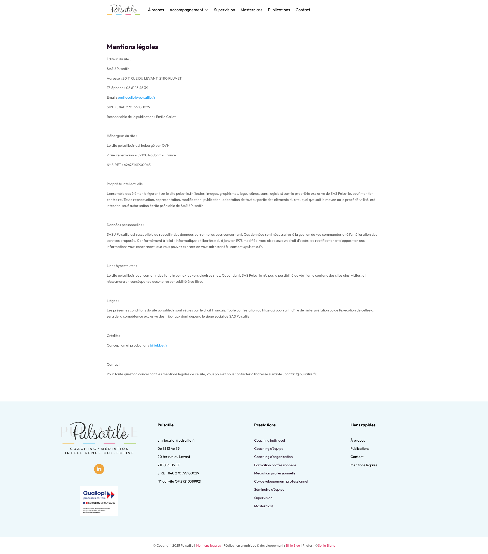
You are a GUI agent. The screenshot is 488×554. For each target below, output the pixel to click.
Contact (303, 9)
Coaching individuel (269, 440)
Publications (279, 9)
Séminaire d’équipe (269, 489)
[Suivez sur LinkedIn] (99, 469)
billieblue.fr (158, 345)
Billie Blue (293, 545)
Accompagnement (186, 9)
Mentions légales (363, 465)
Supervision (224, 9)
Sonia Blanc (326, 545)
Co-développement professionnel (281, 481)
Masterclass (251, 9)
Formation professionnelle (275, 465)
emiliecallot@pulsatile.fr (137, 97)
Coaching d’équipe (268, 448)
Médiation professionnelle (275, 473)
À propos (156, 9)
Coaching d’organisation (273, 456)
